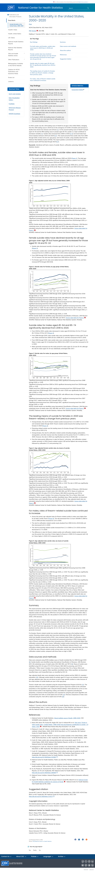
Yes (30, 850)
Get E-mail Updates (15, 94)
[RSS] (92, 865)
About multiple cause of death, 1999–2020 (67, 718)
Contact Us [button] (5, 856)
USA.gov (91, 869)
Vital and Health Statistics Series (13, 54)
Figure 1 (74, 158)
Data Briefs (11, 20)
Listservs (11, 81)
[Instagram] (89, 861)
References (63, 55)
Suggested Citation (77, 90)
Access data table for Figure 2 (75, 318)
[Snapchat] (89, 865)
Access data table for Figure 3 (75, 408)
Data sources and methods (68, 46)
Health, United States (14, 34)
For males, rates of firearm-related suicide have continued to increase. (42, 79)
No (40, 850)
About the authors (65, 50)
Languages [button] (47, 856)
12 (64, 695)
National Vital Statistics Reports (15, 49)
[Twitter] (86, 861)
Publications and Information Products (15, 16)
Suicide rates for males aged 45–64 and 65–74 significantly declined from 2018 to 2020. (42, 65)
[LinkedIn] (92, 861)
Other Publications (13, 60)
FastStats (11, 104)
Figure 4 (45, 426)
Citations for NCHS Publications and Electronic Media (14, 71)
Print (30, 24)
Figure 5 (51, 518)
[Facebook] (82, 861)
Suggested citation (65, 59)
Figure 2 (34, 248)
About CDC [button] (20, 856)
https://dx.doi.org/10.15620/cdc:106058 (44, 773)
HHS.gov (86, 869)
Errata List (11, 77)
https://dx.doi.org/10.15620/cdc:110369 (44, 757)
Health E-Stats (12, 30)
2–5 (71, 134)
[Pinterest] (86, 865)
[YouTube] (82, 865)
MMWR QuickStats (14, 114)
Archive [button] (61, 856)
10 (37, 677)
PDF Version (32, 31)
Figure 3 (50, 333)
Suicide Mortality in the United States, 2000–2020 (16, 25)
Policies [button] (34, 856)
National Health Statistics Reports (15, 43)
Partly (35, 850)
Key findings (33, 42)
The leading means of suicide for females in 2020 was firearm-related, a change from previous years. (42, 72)
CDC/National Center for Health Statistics (42, 841)
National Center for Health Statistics (40, 7)
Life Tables (11, 38)
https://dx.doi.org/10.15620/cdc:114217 (41, 796)
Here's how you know (83, 2)
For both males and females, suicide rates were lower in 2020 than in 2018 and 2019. (42, 48)
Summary (63, 42)
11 (83, 684)
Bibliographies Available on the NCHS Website (15, 64)
